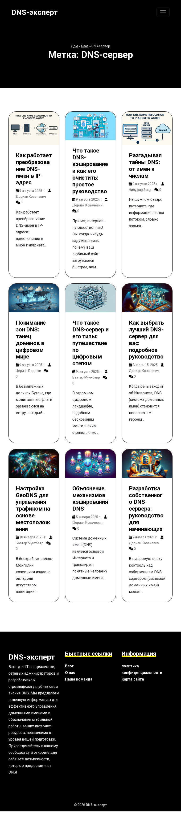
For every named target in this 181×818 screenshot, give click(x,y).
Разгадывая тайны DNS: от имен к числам (145, 165)
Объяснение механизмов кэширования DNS (90, 498)
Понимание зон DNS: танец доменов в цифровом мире (31, 339)
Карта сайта (133, 679)
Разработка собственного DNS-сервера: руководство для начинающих (146, 508)
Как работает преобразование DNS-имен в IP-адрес (34, 169)
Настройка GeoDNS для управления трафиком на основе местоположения (33, 508)
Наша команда (78, 679)
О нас (70, 672)
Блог (84, 46)
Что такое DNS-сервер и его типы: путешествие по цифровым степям (90, 343)
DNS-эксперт (34, 12)
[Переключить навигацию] (163, 12)
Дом (74, 46)
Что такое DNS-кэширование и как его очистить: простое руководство (90, 171)
